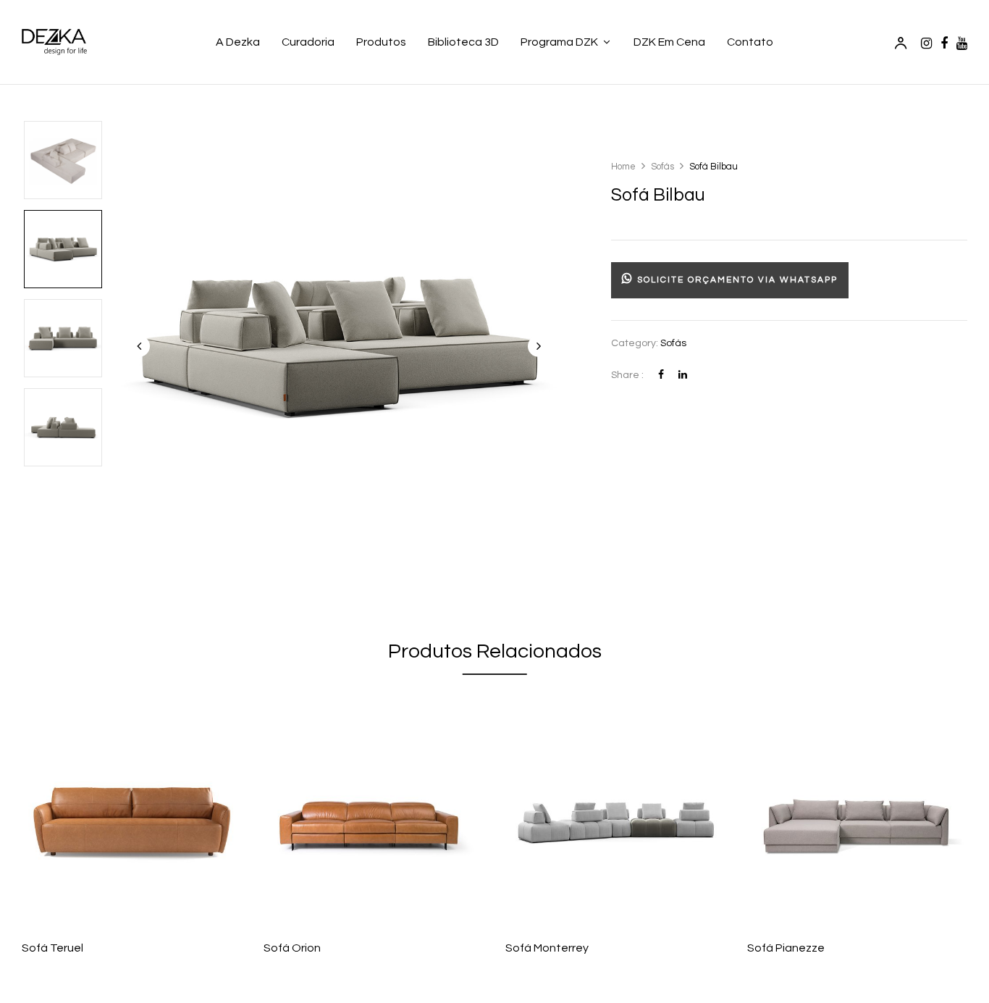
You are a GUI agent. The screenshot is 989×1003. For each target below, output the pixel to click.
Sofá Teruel (52, 948)
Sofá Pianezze (786, 948)
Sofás (662, 166)
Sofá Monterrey (547, 948)
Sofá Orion (292, 948)
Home (623, 166)
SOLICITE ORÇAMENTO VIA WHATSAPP (736, 280)
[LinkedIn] (682, 375)
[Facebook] (661, 375)
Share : (627, 375)
